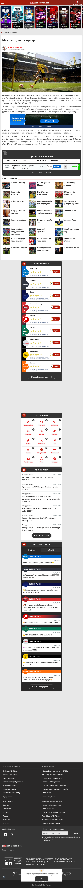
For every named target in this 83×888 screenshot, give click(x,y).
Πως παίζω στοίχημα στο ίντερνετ (54, 785)
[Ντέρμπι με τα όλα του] (32, 222)
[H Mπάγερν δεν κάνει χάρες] (59, 194)
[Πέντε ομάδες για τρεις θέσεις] (32, 241)
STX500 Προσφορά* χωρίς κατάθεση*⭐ (38, 563)
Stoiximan (33, 268)
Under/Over (7, 809)
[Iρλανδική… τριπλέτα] (32, 232)
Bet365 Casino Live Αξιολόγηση (52, 820)
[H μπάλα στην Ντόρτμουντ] (32, 194)
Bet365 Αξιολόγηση (10, 789)
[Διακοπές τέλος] (59, 213)
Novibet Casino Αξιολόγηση (51, 805)
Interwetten (34, 351)
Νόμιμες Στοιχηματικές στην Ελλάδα (55, 771)
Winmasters (34, 339)
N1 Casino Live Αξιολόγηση (51, 823)
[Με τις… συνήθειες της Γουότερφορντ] (32, 213)
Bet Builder (6, 812)
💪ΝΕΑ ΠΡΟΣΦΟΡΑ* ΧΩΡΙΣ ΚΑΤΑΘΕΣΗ (37, 635)
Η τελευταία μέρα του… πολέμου (18, 240)
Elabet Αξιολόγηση (9, 778)
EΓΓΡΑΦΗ (48, 121)
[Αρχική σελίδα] (1, 32)
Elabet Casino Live (48, 809)
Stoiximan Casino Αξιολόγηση (52, 801)
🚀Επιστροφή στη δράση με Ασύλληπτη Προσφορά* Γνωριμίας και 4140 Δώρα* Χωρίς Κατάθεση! (40, 607)
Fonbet (32, 316)
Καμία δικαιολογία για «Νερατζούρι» (44, 202)
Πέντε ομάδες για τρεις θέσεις (44, 240)
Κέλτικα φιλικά (69, 220)
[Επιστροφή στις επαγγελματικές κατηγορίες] (6, 232)
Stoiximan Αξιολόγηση (10, 771)
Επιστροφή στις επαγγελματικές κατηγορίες (17, 231)
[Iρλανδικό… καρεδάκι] (6, 194)
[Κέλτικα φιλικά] (59, 222)
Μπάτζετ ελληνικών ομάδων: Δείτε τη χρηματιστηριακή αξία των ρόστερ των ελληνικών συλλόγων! (41, 499)
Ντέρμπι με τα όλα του (44, 221)
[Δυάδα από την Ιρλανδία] (59, 241)
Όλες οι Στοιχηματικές (40, 377)
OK (42, 879)
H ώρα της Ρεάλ (17, 201)
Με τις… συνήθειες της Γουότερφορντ (44, 212)
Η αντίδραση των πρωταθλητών (44, 249)
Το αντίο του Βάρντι (71, 248)
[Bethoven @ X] (12, 834)
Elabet (32, 292)
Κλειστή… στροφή (18, 183)
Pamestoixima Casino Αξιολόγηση (53, 812)
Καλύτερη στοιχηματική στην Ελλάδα (55, 789)
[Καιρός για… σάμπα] (6, 222)
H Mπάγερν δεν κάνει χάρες (69, 193)
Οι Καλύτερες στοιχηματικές (52, 778)
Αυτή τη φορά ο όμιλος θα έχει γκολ (71, 202)
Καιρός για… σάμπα (18, 220)
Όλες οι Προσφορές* (39, 687)
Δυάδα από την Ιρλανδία (69, 240)
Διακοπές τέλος (69, 211)
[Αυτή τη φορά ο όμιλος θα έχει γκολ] (59, 204)
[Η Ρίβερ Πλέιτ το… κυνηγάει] (6, 213)
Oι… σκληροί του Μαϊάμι (43, 184)
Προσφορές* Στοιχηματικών (52, 782)
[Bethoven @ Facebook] (5, 834)
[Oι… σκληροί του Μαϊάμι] (32, 185)
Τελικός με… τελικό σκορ (71, 230)
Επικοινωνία (46, 793)
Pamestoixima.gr (36, 304)
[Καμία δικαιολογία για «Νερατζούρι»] (32, 204)
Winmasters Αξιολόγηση (11, 793)
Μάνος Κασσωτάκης (15, 47)
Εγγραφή (75, 833)
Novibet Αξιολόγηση (10, 775)
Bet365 (32, 327)
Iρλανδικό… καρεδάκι (15, 193)
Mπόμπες (6, 820)
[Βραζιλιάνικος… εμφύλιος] (59, 185)
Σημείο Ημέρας (8, 801)
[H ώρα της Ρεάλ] (6, 204)
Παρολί (5, 816)
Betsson (33, 363)
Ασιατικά (6, 823)
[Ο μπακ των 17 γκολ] (6, 250)
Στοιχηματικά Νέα (27, 474)
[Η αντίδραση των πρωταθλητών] (32, 250)
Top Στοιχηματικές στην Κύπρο (52, 775)
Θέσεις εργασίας (8, 850)
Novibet (33, 280)
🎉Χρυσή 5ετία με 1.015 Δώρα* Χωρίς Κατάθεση (41, 622)
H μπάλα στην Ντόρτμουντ (42, 193)
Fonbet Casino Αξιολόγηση (51, 816)
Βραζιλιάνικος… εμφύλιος (69, 184)
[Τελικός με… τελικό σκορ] (59, 232)
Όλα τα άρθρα (39, 535)
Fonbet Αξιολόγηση (9, 785)
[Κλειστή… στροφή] (6, 185)
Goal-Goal (6, 805)
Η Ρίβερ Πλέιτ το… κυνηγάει (18, 212)
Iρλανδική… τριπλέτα (41, 230)
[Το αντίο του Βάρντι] (59, 250)
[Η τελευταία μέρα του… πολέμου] (6, 241)
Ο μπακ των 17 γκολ (19, 248)
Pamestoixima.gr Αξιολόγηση (13, 782)
